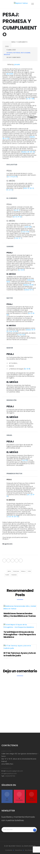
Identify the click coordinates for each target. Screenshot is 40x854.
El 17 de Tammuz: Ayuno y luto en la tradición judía (20, 654)
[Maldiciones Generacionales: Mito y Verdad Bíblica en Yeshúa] (20, 608)
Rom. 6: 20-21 (29, 188)
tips (29, 571)
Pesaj (23, 571)
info (9, 571)
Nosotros (18, 850)
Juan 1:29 (27, 227)
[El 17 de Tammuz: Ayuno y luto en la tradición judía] (20, 648)
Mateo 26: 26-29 (28, 152)
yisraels (17, 64)
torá (7, 575)
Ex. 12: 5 (17, 210)
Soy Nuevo (29, 850)
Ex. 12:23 (21, 270)
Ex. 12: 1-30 (30, 98)
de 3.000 (9, 74)
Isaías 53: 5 (28, 290)
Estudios (10, 53)
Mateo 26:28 (28, 285)
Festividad (16, 53)
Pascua (16, 571)
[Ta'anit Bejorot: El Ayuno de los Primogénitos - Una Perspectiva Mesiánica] (20, 627)
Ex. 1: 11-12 (10, 177)
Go (35, 830)
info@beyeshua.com (9, 773)
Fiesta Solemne (25, 53)
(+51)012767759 (10, 776)
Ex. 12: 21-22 (17, 217)
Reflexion (7, 54)
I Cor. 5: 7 (17, 238)
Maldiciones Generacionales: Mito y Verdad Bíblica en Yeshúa (20, 614)
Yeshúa (14, 575)
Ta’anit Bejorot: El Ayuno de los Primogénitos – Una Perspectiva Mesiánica (20, 634)
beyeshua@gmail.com (14, 771)
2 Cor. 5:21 (25, 231)
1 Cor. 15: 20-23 (12, 516)
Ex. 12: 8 (27, 369)
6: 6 (15, 177)
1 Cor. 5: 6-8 (13, 331)
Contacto (8, 850)
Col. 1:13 (24, 460)
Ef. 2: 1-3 (10, 190)
